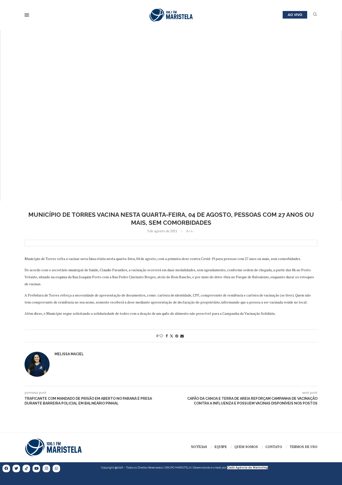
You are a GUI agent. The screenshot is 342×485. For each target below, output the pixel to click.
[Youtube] (36, 468)
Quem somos (246, 446)
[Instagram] (46, 468)
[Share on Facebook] (167, 336)
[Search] (314, 14)
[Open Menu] (27, 15)
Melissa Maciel (69, 354)
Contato (273, 446)
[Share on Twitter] (171, 336)
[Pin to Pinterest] (176, 336)
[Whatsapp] (56, 468)
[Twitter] (16, 468)
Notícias (199, 446)
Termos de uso (303, 446)
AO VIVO (295, 15)
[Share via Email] (182, 336)
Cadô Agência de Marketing (247, 467)
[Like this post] (161, 336)
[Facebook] (6, 468)
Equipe (221, 446)
